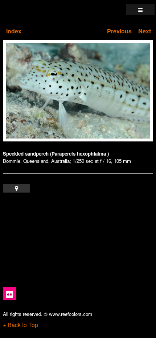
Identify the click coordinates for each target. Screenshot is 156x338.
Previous (119, 31)
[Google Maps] (16, 188)
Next (144, 31)
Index (13, 31)
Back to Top (22, 325)
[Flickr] (9, 293)
